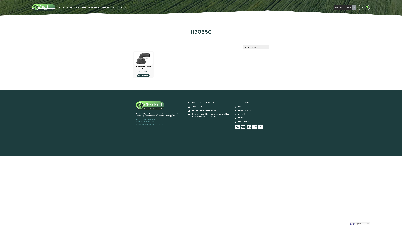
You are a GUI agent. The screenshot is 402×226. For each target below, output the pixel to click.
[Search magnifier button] (354, 7)
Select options (143, 76)
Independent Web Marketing (145, 121)
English (357, 224)
